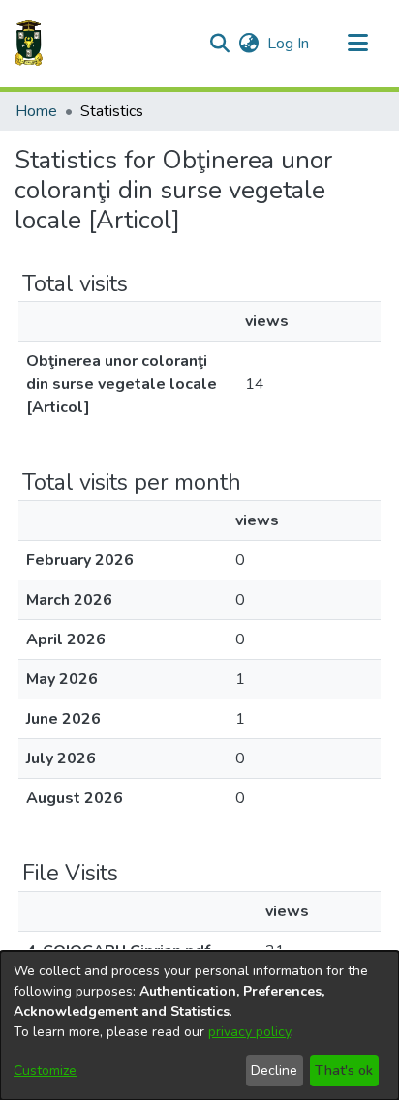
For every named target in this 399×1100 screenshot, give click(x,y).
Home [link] (36, 111)
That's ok (344, 1070)
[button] (29, 43)
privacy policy (249, 1032)
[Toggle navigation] (357, 43)
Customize (45, 1070)
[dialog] (199, 1025)
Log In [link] (289, 43)
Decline (274, 1070)
